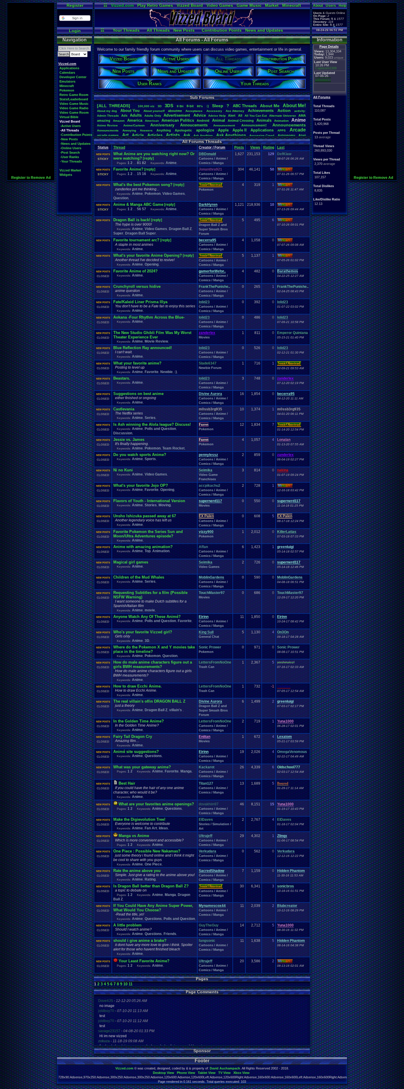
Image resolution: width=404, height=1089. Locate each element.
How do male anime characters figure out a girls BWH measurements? (152, 664)
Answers (146, 130)
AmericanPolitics (177, 120)
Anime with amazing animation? (143, 546)
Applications (69, 68)
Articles (155, 135)
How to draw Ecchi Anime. (137, 686)
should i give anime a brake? (140, 940)
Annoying (129, 130)
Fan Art (151, 828)
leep (217, 105)
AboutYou (130, 110)
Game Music (249, 5)
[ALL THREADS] (113, 105)
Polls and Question (160, 429)
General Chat (209, 636)
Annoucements (194, 125)
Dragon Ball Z (180, 229)
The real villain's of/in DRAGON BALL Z (149, 701)
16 (144, 174)
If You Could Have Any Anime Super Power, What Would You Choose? (153, 907)
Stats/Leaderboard (73, 99)
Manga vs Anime (134, 835)
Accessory (214, 111)
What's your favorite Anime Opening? (147, 255)
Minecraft (291, 5)
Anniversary (162, 125)
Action (284, 110)
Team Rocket (173, 448)
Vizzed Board (190, 5)
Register (75, 5)
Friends (170, 934)
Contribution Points (222, 30)
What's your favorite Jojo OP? (140, 485)
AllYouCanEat (256, 115)
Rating (268, 147)
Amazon (119, 120)
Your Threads (126, 30)
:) (207, 106)
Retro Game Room (73, 95)
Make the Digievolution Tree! (139, 819)
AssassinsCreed (261, 135)
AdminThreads (108, 115)
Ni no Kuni (123, 470)
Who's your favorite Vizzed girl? (142, 632)
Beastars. (121, 378)
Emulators (67, 81)
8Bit (180, 106)
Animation (281, 120)
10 (125, 984)
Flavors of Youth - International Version (149, 501)
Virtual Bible (68, 117)
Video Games (219, 5)
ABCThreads (245, 106)
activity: (300, 111)
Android (203, 120)
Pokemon (66, 90)
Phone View (186, 1072)
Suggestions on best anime (138, 393)
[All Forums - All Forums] (202, 25)
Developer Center (72, 77)
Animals (264, 120)
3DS (169, 105)
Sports (150, 459)
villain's (176, 710)
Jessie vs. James (128, 439)
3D (159, 106)
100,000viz (146, 106)
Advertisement (177, 115)
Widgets (65, 174)
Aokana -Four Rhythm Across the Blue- (149, 317)
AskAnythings (231, 135)
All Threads (158, 30)
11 (130, 984)
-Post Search (70, 152)
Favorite (152, 372)
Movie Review (156, 341)
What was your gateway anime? (142, 767)
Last (281, 147)
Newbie (166, 372)
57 (144, 209)
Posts (239, 147)
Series (150, 418)
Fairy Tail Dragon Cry (132, 736)
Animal (218, 120)
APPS (281, 130)
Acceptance (194, 111)
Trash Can (206, 667)
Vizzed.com (122, 5)
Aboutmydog (107, 111)
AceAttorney (235, 111)
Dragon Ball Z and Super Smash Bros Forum (213, 229)
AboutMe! (294, 105)
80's (200, 106)
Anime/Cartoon (134, 125)
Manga (186, 771)
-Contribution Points (76, 134)
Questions (153, 756)
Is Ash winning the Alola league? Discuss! (152, 424)
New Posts (184, 30)
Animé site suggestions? (136, 751)
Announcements (289, 125)
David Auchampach (225, 1068)
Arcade (298, 129)
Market (272, 5)
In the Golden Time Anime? (138, 721)
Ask (186, 135)
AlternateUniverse (282, 115)
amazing (103, 120)
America (134, 120)
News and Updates (264, 30)
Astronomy (286, 135)
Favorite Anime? (128, 169)
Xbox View (241, 1072)
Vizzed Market (70, 170)
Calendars (67, 72)
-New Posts (69, 139)
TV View (224, 1072)
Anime (171, 163)
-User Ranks (69, 157)
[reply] (148, 158)
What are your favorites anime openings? (156, 804)
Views (255, 147)
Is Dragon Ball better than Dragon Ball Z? (151, 886)
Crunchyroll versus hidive (137, 286)
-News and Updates (75, 143)
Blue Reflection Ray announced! (142, 348)
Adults (136, 115)
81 (139, 163)
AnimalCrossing (241, 120)
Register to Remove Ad (31, 178)
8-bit (190, 106)
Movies (204, 337)
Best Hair (127, 783)
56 (139, 209)
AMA (302, 115)
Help (342, 6)
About (318, 6)
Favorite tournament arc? (136, 240)
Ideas (163, 828)
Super (118, 233)
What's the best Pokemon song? (142, 184)
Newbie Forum (210, 368)
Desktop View (163, 1072)
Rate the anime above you (137, 870)
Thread (119, 147)
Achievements (261, 110)
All (240, 115)
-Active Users (70, 126)
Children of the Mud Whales (138, 577)
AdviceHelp (217, 115)
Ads (124, 115)
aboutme (175, 111)
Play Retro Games (155, 5)
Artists (173, 134)
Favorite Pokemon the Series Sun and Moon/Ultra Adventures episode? (148, 533)
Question (120, 198)
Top (148, 551)
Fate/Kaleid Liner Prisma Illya (140, 302)
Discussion (122, 433)
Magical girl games (130, 562)
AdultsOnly (152, 115)
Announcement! (254, 125)
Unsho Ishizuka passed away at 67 (144, 516)
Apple (223, 130)
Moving (165, 505)
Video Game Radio (73, 108)
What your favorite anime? (137, 363)
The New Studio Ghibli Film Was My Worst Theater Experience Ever (152, 334)
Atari (302, 135)
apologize (205, 130)
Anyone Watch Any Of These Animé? (147, 616)
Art (125, 134)
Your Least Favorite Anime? (144, 961)
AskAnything (203, 135)
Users (331, 6)
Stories (151, 505)
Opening (152, 264)
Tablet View (207, 1072)
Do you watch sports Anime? (139, 454)
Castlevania (123, 409)
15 (139, 174)
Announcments (108, 130)
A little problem (127, 925)
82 (144, 163)
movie (150, 610)
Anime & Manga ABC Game (138, 204)
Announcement (224, 125)
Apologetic (183, 130)
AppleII (239, 130)
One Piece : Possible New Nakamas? (146, 851)
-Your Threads (71, 161)
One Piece (153, 864)
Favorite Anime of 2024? (135, 271)
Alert (231, 115)
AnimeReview (107, 125)
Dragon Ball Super (140, 233)
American (152, 120)
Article (138, 135)
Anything (163, 130)
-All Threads (69, 130)
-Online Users (70, 148)
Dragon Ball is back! (131, 220)
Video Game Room (74, 112)
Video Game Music (73, 103)
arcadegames (108, 135)
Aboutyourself (153, 111)
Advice (199, 115)
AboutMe (269, 105)
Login (75, 30)
